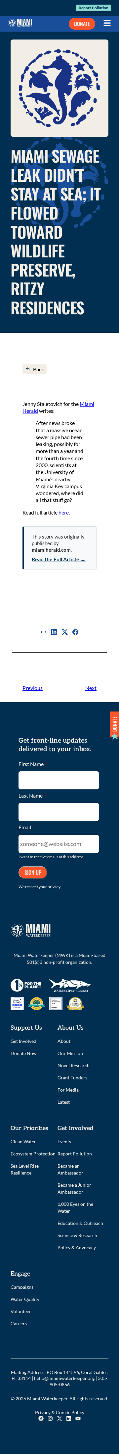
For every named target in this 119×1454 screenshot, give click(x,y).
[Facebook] (75, 632)
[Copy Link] (43, 632)
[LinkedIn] (54, 632)
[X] (64, 632)
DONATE (82, 24)
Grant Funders (72, 1077)
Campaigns (22, 1287)
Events (64, 1141)
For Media (68, 1090)
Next (91, 688)
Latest (64, 1102)
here (64, 512)
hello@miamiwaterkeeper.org (64, 1378)
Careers (19, 1323)
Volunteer (21, 1311)
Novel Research (74, 1065)
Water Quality (25, 1299)
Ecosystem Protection (33, 1153)
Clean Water (23, 1141)
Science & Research (77, 1235)
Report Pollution (93, 7)
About (64, 1041)
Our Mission (70, 1053)
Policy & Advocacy (77, 1247)
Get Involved (23, 1041)
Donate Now (24, 1053)
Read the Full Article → (59, 559)
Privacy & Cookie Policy (59, 1412)
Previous (32, 688)
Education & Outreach (80, 1223)
